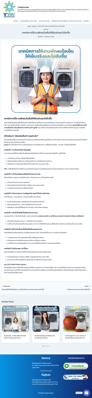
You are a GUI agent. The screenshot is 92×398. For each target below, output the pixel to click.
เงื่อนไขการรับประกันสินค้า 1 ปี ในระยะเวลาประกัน (66, 21)
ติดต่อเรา (86, 21)
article (46, 29)
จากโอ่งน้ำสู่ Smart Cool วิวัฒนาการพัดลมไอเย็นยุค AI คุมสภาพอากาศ (75, 337)
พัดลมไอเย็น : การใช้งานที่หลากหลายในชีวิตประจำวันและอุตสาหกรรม (15, 337)
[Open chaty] (86, 392)
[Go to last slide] (4, 325)
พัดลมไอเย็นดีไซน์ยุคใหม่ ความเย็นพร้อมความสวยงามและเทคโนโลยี (23, 288)
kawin (41, 37)
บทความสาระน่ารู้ (44, 21)
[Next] (87, 325)
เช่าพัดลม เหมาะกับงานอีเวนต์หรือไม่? (78, 288)
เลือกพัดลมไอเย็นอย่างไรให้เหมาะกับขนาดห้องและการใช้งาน (44, 337)
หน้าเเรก (16, 21)
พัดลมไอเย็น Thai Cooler (29, 21)
